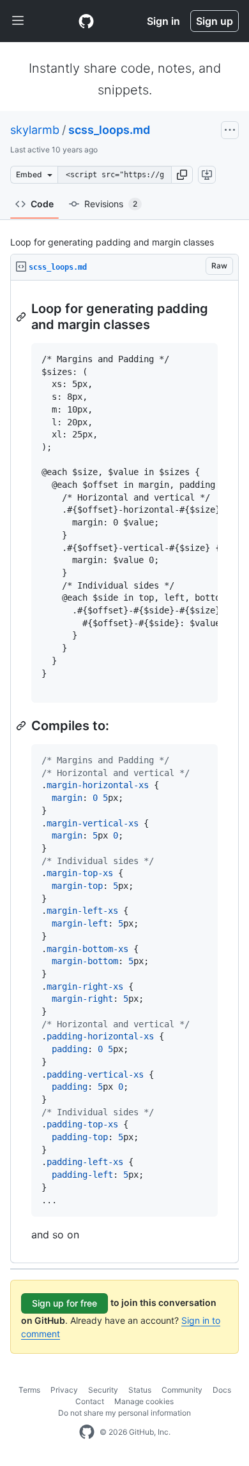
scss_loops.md (109, 129)
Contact (89, 1401)
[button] (182, 175)
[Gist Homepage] (86, 21)
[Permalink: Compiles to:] (22, 726)
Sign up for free (64, 1303)
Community (182, 1390)
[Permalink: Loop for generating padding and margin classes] (22, 317)
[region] (124, 772)
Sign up (214, 21)
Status (139, 1390)
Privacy (64, 1390)
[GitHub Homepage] (86, 1432)
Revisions (110, 203)
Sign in (163, 21)
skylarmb (34, 129)
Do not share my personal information (124, 1413)
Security (103, 1390)
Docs (222, 1390)
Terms (29, 1390)
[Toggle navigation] (18, 21)
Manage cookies (144, 1401)
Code (42, 203)
